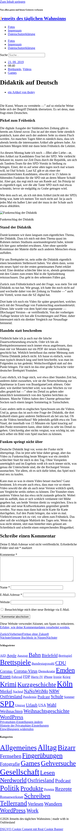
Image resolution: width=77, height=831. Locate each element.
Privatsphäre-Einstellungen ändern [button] (21, 722)
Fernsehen (10, 756)
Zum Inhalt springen (12, 1)
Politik (10, 788)
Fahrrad (16, 677)
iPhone (48, 677)
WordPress (11, 717)
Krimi (8, 684)
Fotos (11, 27)
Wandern (53, 803)
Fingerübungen (42, 755)
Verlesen (35, 803)
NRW (54, 691)
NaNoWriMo (36, 691)
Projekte (49, 789)
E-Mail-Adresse (11, 594)
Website (5, 602)
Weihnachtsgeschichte (46, 711)
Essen (5, 676)
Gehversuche (58, 763)
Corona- (6, 671)
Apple (11, 655)
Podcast (44, 696)
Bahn (35, 655)
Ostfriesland (11, 696)
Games (12, 72)
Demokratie (46, 671)
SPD (7, 703)
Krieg (66, 677)
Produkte (31, 788)
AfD (3, 656)
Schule (57, 696)
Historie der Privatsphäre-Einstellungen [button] (24, 725)
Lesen (47, 772)
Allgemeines (18, 747)
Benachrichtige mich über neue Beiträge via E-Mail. (37, 609)
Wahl (51, 704)
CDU (60, 663)
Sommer (69, 697)
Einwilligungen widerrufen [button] (17, 729)
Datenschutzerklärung (21, 34)
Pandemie (30, 697)
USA (42, 705)
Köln (65, 683)
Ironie (57, 677)
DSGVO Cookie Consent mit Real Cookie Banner (31, 829)
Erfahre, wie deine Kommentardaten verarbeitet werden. (35, 627)
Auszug (22, 656)
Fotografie (10, 763)
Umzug (20, 705)
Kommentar (8, 554)
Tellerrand (13, 803)
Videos (27, 69)
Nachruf (18, 691)
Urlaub (32, 705)
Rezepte (63, 789)
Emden (65, 670)
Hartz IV (37, 677)
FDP (26, 677)
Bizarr (66, 748)
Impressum (15, 30)
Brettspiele (14, 69)
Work (32, 810)
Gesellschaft (19, 771)
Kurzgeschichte (36, 684)
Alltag (47, 747)
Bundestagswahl (43, 663)
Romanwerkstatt (11, 797)
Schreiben (37, 795)
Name (5, 587)
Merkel (6, 691)
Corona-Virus (26, 670)
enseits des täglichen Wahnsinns (33, 18)
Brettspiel (65, 656)
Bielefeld (50, 655)
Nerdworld (13, 780)
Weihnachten (11, 711)
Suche (4, 55)
